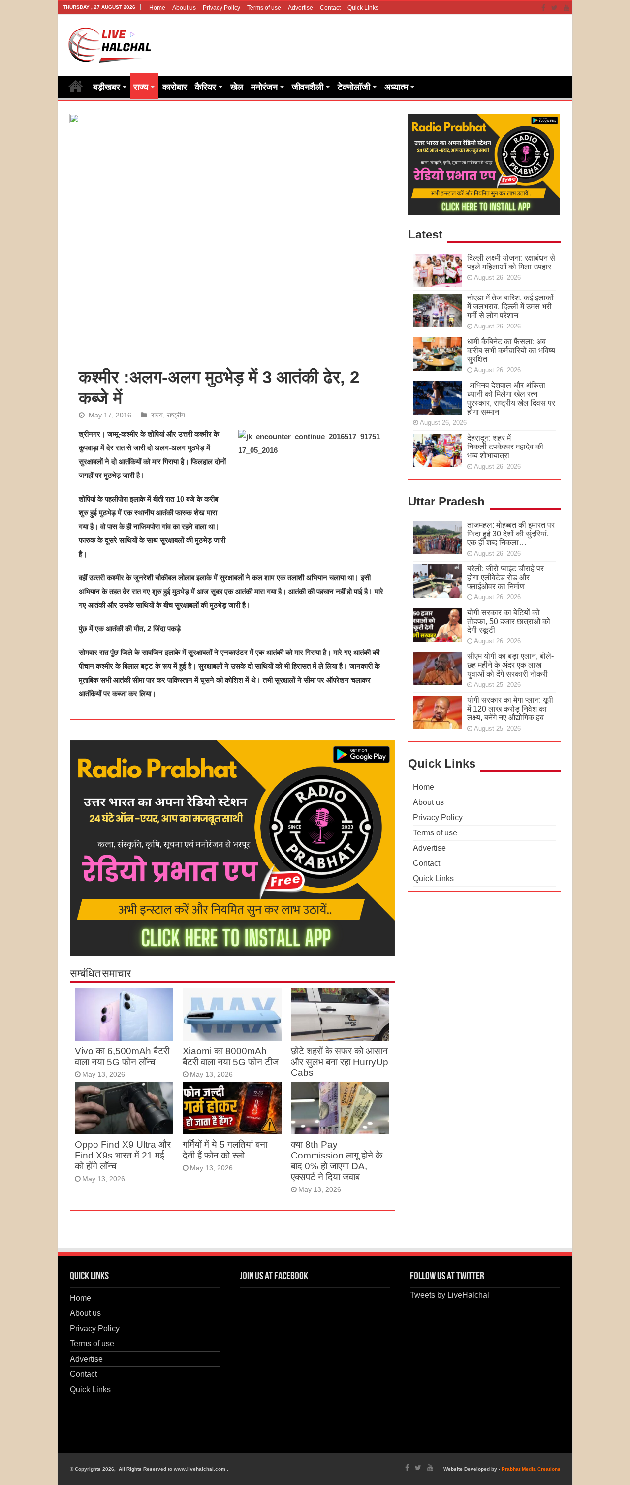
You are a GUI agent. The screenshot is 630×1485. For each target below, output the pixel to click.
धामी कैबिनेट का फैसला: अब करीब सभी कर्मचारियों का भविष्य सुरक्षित (511, 350)
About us (184, 7)
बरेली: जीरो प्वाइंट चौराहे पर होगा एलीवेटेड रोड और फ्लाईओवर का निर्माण (505, 577)
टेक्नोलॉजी (354, 87)
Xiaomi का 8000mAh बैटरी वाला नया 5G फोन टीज (231, 1056)
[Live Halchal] (110, 43)
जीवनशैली (307, 87)
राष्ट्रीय (176, 415)
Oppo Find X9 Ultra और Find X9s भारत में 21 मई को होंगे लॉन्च (123, 1155)
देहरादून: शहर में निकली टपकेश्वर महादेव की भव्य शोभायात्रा (505, 447)
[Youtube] (566, 8)
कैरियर (205, 87)
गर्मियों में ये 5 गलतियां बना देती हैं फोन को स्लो (225, 1149)
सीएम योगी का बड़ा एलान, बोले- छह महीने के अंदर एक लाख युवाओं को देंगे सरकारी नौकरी (510, 665)
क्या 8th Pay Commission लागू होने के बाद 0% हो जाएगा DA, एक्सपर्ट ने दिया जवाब (336, 1160)
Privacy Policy (221, 7)
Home (157, 7)
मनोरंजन (264, 87)
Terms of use (264, 7)
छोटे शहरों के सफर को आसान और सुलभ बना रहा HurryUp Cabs (339, 1062)
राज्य (140, 87)
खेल (236, 87)
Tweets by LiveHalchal (449, 1295)
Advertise (300, 7)
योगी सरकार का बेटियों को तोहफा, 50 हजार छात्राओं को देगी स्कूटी (508, 621)
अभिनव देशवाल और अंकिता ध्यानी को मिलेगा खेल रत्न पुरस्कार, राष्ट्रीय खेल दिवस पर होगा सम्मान (511, 398)
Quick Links (362, 7)
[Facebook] (543, 8)
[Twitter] (554, 8)
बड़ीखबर (106, 87)
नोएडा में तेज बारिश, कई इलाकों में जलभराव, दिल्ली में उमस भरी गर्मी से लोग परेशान (510, 307)
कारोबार (174, 87)
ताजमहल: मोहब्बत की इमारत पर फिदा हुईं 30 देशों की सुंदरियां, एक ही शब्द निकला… (511, 534)
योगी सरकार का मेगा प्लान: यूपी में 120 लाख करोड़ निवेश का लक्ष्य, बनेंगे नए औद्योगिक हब (510, 709)
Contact (330, 7)
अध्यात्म (396, 87)
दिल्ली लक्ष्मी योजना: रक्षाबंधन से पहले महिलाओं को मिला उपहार (511, 262)
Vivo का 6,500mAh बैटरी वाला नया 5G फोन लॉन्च (122, 1056)
